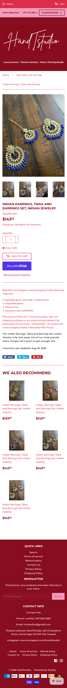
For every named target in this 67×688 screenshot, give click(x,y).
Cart (62, 4)
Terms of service (33, 556)
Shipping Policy (33, 573)
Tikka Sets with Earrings (29, 75)
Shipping (7, 224)
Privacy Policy (34, 569)
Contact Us (33, 564)
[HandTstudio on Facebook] (55, 661)
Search (33, 552)
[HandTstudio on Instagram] (61, 661)
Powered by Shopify (45, 670)
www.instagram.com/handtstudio (40, 640)
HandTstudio (24, 670)
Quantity (7, 233)
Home (5, 75)
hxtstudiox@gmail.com (37, 624)
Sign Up (58, 596)
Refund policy (33, 560)
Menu (10, 4)
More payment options (16, 274)
